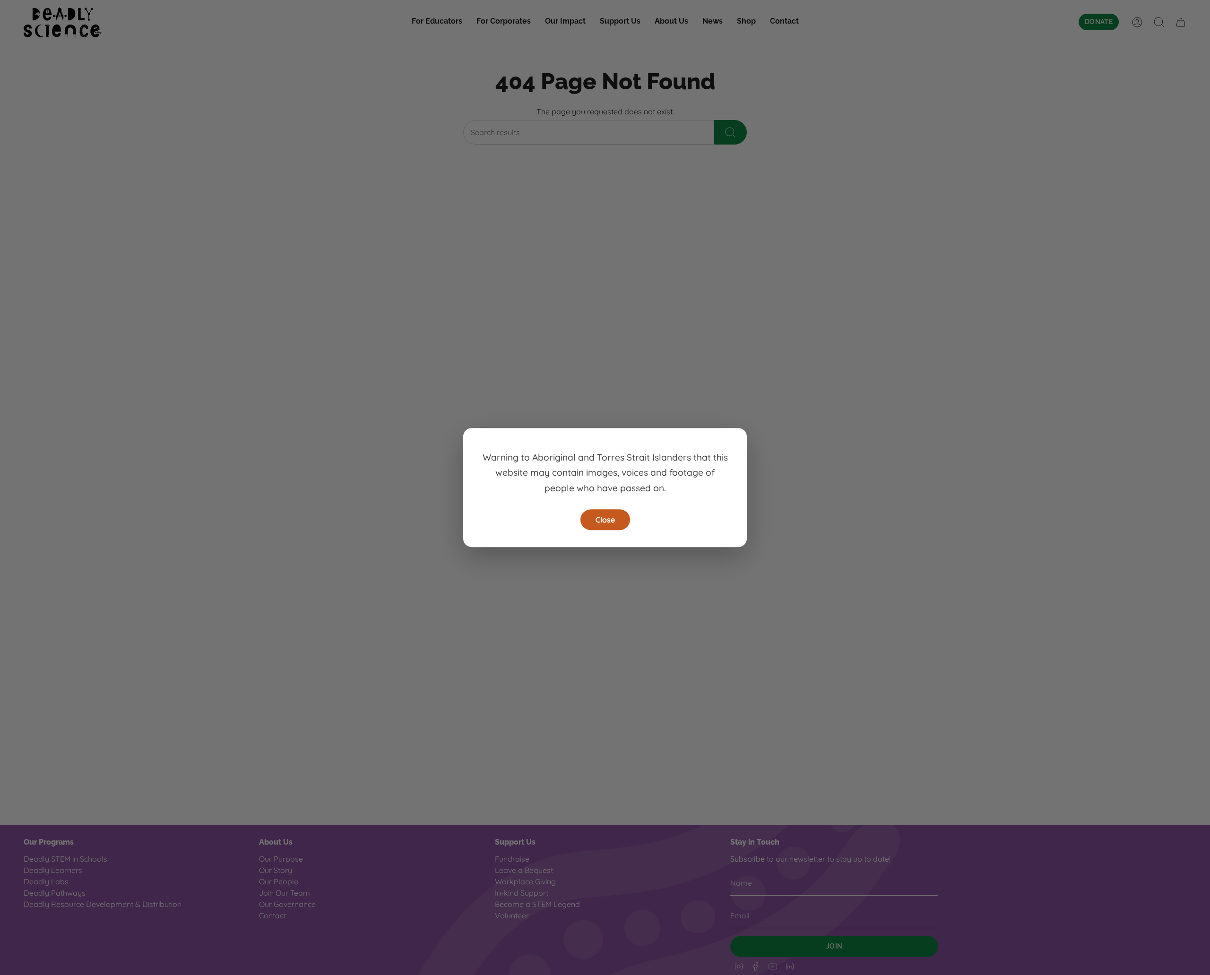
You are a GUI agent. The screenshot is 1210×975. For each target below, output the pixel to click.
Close (605, 519)
